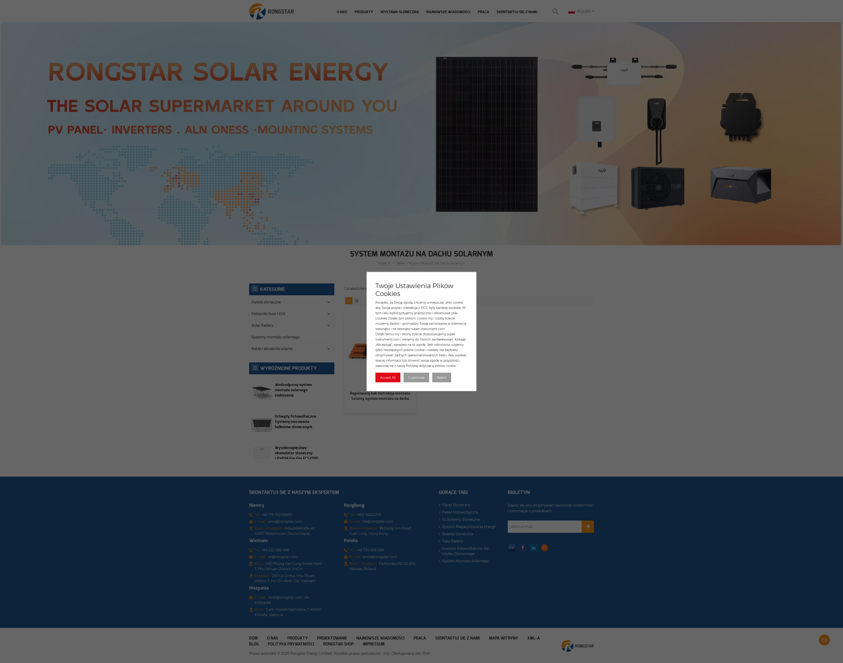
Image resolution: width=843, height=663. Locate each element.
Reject (441, 378)
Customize (416, 378)
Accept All (388, 378)
